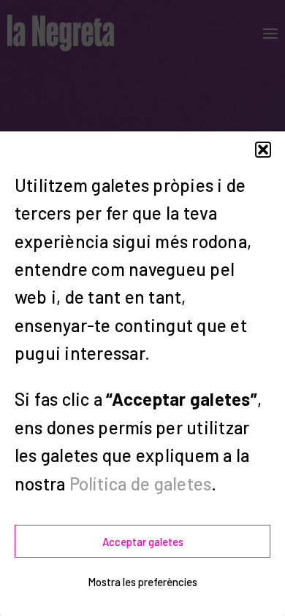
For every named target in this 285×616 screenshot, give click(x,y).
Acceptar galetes (142, 541)
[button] (263, 149)
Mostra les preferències (142, 581)
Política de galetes (140, 483)
